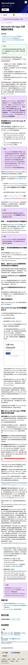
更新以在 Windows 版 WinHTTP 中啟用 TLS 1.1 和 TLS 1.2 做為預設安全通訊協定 (14, 110)
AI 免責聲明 (3, 659)
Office (9, 183)
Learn (2, 22)
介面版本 (9, 296)
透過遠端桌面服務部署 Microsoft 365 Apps (14, 603)
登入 (26, 15)
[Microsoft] (14, 15)
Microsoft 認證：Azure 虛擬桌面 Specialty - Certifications (11, 639)
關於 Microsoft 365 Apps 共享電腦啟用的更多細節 (13, 40)
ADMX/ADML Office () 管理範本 (15, 224)
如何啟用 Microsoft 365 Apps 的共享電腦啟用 (12, 36)
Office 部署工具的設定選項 (15, 566)
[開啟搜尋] (23, 15)
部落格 (13, 659)
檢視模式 (24, 464)
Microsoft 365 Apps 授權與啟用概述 (13, 609)
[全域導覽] (1, 15)
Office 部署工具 (19, 178)
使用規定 (12, 661)
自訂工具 (14, 183)
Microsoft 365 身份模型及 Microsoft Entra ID (12, 498)
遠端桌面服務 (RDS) (20, 77)
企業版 (19, 280)
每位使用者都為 (8, 172)
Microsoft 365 (9, 22)
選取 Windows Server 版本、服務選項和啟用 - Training (13, 633)
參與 (19, 659)
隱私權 (22, 659)
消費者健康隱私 (4, 661)
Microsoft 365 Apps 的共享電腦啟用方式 (11, 38)
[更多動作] (26, 23)
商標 (17, 661)
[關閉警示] (26, 2)
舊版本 (9, 659)
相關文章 (4, 41)
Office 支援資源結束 (10, 116)
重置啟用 (19, 215)
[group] (15, 198)
